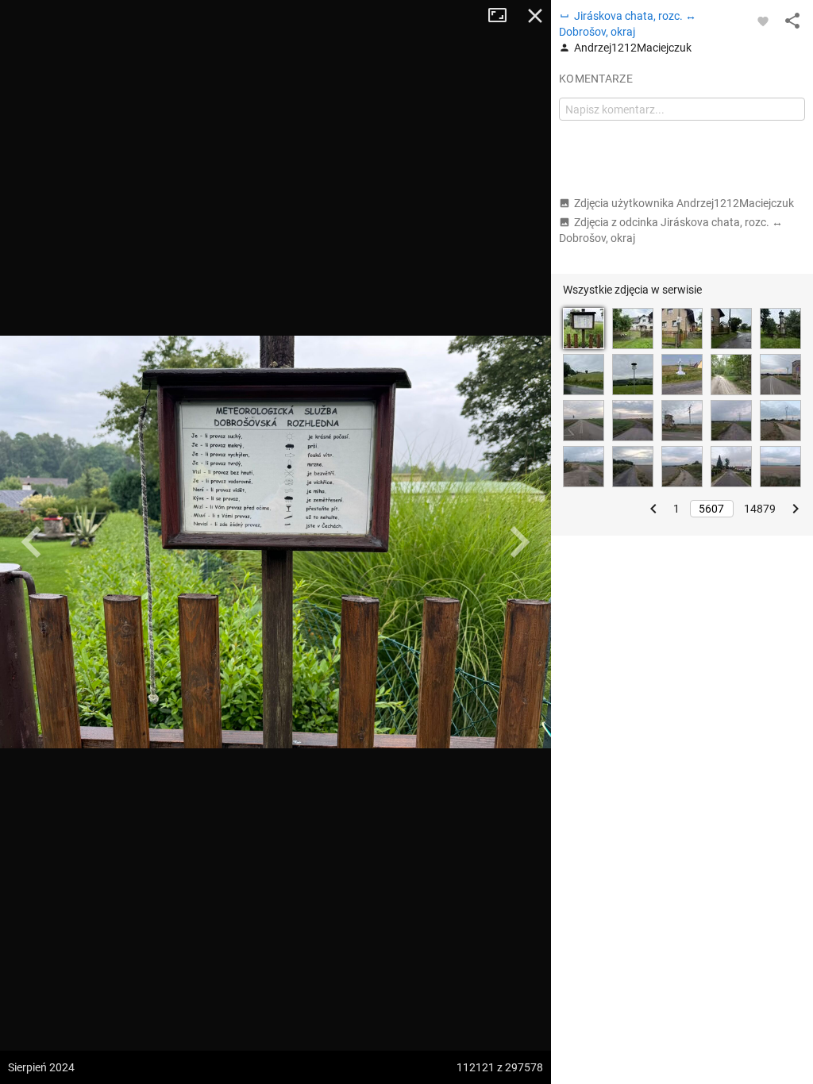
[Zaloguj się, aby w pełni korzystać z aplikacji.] (763, 20)
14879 (760, 508)
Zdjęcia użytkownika (684, 203)
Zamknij (535, 16)
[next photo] (519, 542)
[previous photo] (32, 542)
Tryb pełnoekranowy (503, 16)
